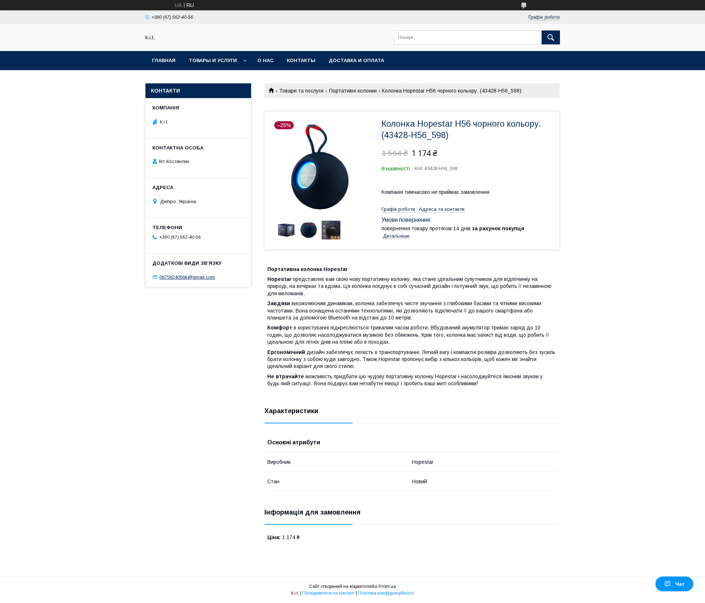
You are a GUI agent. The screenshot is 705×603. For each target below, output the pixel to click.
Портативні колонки (353, 91)
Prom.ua (387, 586)
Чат (679, 584)
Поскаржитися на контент (328, 593)
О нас (265, 60)
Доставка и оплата (356, 60)
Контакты (301, 60)
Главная (164, 60)
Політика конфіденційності (386, 593)
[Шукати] (551, 37)
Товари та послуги (301, 91)
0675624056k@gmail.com (187, 277)
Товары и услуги (213, 60)
